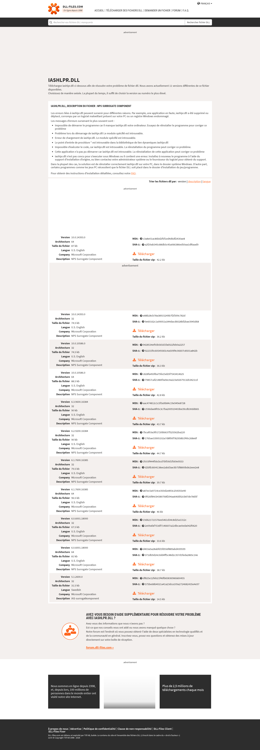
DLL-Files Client (163, 728)
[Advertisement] (130, 55)
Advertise (75, 728)
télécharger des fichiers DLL (124, 10)
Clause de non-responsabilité (135, 728)
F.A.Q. (186, 10)
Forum (176, 10)
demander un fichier (157, 10)
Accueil (99, 10)
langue (207, 181)
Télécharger (146, 254)
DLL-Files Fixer (56, 731)
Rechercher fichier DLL (198, 22)
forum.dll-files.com (99, 647)
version (182, 181)
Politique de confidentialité (100, 728)
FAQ (133, 173)
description (194, 181)
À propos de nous (58, 728)
